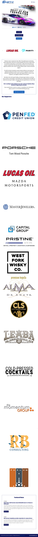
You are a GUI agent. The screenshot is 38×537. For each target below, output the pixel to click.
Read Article (6, 511)
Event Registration (19, 35)
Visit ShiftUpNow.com (33, 535)
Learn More (19, 32)
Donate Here (19, 38)
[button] (2, 50)
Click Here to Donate (19, 92)
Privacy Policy (22, 535)
